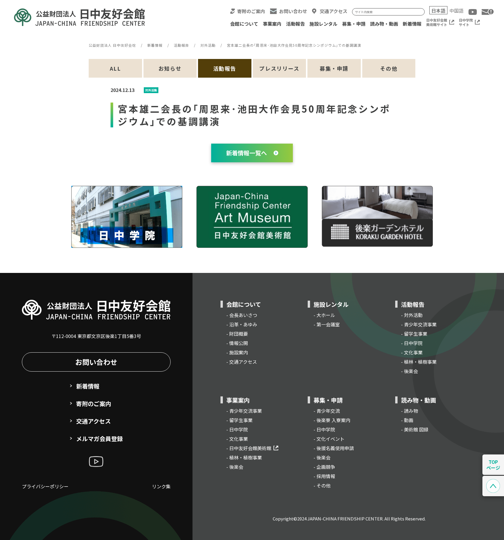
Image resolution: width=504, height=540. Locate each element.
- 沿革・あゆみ (241, 324)
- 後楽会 (409, 370)
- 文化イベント (329, 438)
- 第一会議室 (327, 324)
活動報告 (295, 23)
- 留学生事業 (414, 333)
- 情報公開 (237, 342)
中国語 (456, 10)
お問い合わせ (293, 11)
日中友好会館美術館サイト (436, 22)
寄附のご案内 (251, 11)
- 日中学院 (412, 342)
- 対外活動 (412, 314)
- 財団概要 (237, 333)
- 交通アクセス (241, 361)
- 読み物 (409, 410)
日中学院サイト (466, 22)
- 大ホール (324, 314)
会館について (244, 23)
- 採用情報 (324, 476)
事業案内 (272, 23)
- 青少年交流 (327, 410)
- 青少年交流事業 (419, 324)
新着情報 (412, 23)
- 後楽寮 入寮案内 (332, 420)
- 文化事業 (412, 352)
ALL (115, 68)
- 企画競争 (324, 466)
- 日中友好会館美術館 (248, 448)
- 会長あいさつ (241, 314)
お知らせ (169, 68)
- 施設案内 (237, 352)
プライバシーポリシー (45, 486)
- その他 (322, 485)
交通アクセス (333, 11)
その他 (388, 68)
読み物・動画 (384, 23)
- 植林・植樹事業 (419, 361)
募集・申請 (353, 23)
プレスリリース (279, 68)
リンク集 (161, 486)
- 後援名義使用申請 (334, 448)
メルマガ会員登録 (99, 438)
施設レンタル (323, 23)
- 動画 (407, 420)
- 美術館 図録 (414, 429)
